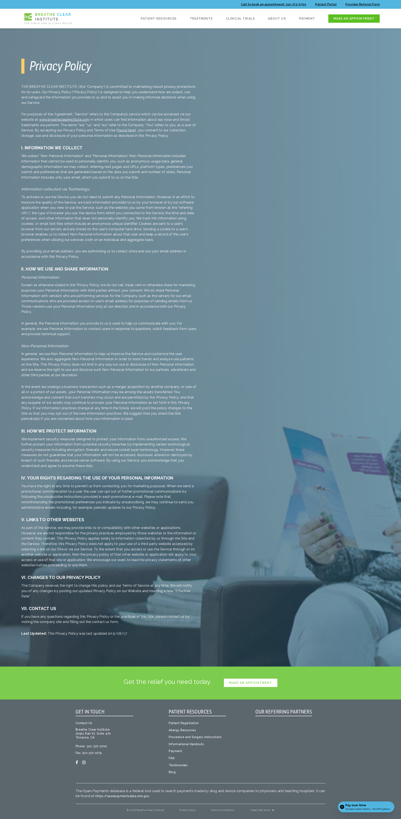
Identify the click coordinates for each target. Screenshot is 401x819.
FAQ (172, 758)
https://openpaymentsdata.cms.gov (122, 796)
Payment (307, 18)
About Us (277, 18)
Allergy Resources (182, 730)
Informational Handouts (186, 744)
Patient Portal (325, 4)
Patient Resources (159, 18)
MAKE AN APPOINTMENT (250, 682)
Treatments (201, 18)
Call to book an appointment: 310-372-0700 (273, 4)
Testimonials (178, 765)
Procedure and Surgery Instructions (195, 737)
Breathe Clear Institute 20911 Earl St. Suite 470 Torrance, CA (93, 733)
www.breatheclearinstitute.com (64, 120)
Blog (172, 772)
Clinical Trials (240, 18)
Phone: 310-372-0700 (91, 746)
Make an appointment (354, 18)
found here (126, 130)
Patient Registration (184, 723)
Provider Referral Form (362, 4)
